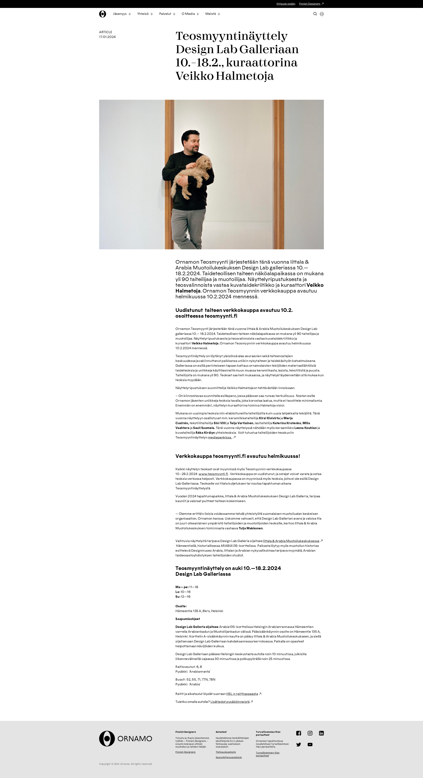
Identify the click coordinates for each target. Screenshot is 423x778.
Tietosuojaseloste (226, 752)
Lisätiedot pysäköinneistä (230, 702)
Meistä (210, 14)
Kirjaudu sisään (286, 4)
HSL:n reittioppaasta (242, 694)
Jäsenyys (120, 14)
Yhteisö (143, 14)
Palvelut (165, 14)
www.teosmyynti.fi (213, 474)
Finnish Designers (309, 4)
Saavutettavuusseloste (229, 757)
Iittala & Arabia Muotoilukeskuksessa (291, 541)
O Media (188, 14)
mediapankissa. (220, 437)
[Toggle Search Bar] (315, 14)
